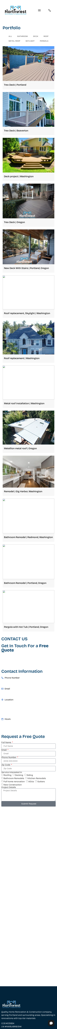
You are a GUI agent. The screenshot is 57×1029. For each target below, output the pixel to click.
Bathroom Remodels (14, 778)
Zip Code (6, 765)
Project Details (8, 787)
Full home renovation (14, 781)
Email (4, 750)
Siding (30, 775)
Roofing (7, 775)
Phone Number (9, 757)
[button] (39, 10)
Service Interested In (11, 772)
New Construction (13, 784)
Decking (19, 775)
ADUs (31, 781)
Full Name (6, 742)
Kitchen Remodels (37, 778)
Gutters (41, 781)
